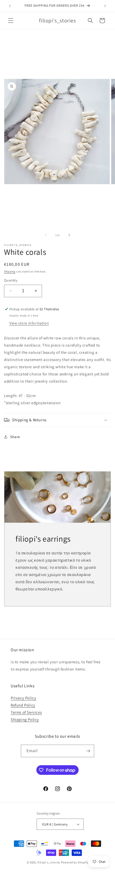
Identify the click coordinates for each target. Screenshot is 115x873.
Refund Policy (23, 705)
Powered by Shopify (75, 862)
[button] (11, 20)
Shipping (9, 271)
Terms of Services (26, 712)
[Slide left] (46, 235)
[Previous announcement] (10, 6)
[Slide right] (69, 235)
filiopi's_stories (48, 862)
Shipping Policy (25, 719)
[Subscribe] (88, 751)
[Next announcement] (105, 6)
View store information (29, 323)
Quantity (10, 280)
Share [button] (15, 436)
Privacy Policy (23, 697)
